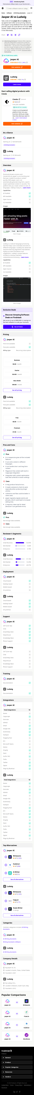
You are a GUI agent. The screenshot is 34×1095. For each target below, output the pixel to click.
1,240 (23, 62)
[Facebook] (20, 1092)
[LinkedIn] (11, 34)
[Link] (19, 34)
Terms (11, 1085)
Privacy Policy (18, 1085)
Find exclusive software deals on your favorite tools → (17, 4)
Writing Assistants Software (12, 942)
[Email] (15, 34)
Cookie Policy (5, 1085)
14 (22, 79)
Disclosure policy (26, 50)
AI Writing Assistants (9, 145)
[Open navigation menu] (31, 8)
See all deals (18, 327)
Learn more (26, 188)
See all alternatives (17, 879)
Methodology (7, 52)
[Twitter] (7, 34)
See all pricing (17, 390)
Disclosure (4, 1087)
